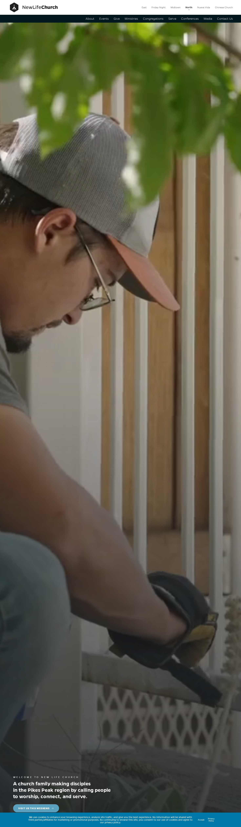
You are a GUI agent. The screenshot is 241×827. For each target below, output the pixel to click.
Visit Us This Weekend (34, 808)
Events (104, 18)
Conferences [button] (190, 18)
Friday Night (158, 7)
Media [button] (208, 18)
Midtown (176, 7)
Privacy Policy (211, 819)
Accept (201, 820)
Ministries (131, 18)
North (188, 7)
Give (117, 18)
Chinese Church (224, 7)
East (144, 7)
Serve (172, 18)
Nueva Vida (203, 7)
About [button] (90, 18)
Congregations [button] (153, 18)
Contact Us (225, 18)
